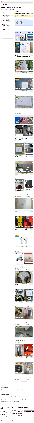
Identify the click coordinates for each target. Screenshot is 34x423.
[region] (24, 23)
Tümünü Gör (30, 32)
